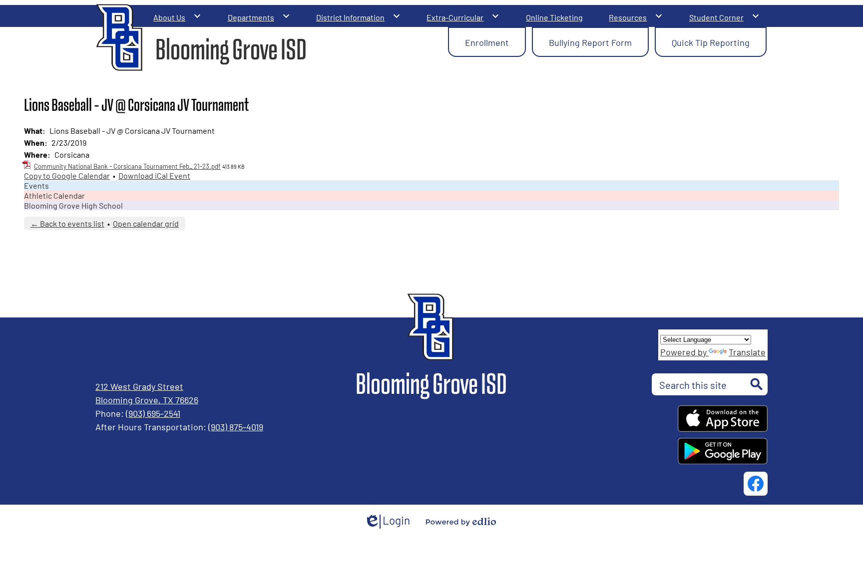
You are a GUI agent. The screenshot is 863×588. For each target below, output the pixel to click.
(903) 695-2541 (153, 413)
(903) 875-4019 (235, 426)
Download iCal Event (154, 175)
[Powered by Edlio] (461, 522)
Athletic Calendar (54, 195)
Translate (747, 351)
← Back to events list (67, 223)
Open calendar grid (146, 223)
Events (36, 185)
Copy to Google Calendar (67, 175)
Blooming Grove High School (73, 205)
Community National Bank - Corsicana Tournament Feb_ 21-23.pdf (127, 166)
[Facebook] (756, 484)
